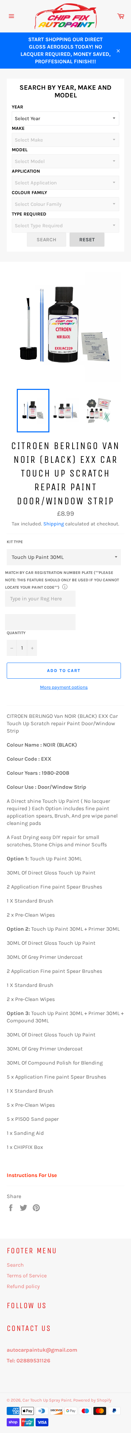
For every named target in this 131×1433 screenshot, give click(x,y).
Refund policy (23, 1286)
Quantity (16, 632)
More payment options (64, 687)
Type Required (29, 214)
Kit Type (15, 541)
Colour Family (29, 192)
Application (26, 171)
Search (15, 1265)
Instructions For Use (32, 1175)
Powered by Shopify (92, 1400)
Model (20, 150)
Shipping (53, 524)
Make (18, 128)
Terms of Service (27, 1275)
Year (17, 107)
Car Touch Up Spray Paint (47, 1400)
